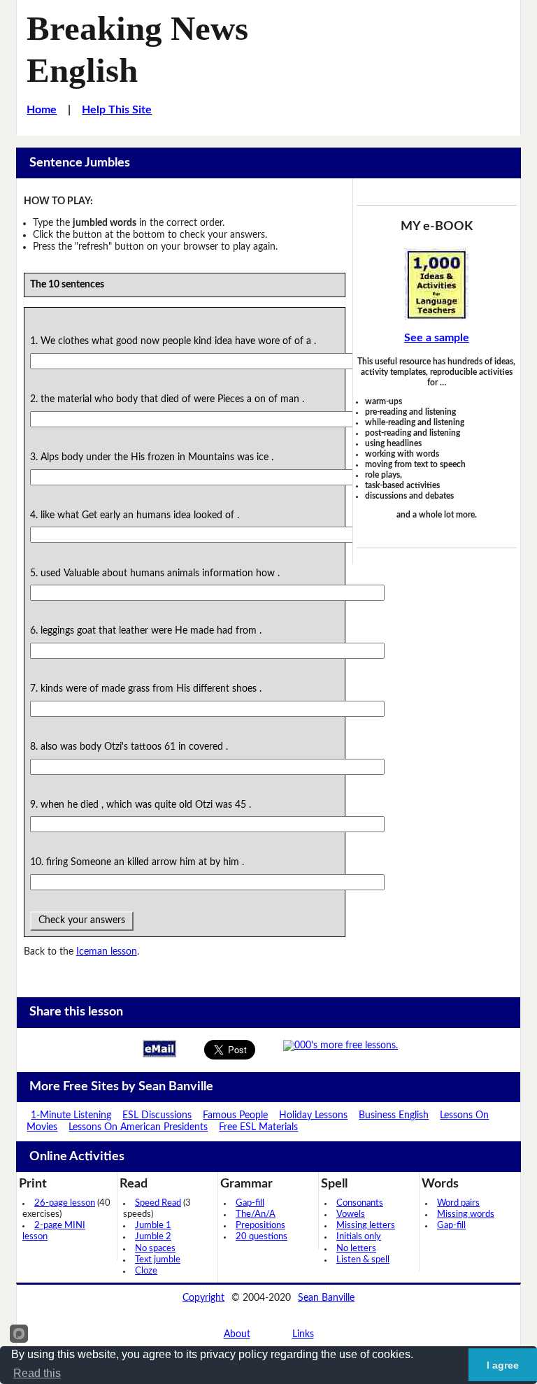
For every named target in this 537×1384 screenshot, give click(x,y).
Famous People (235, 1115)
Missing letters (365, 1225)
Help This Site (117, 109)
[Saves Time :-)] (437, 284)
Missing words (465, 1214)
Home (42, 109)
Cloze (146, 1271)
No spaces (155, 1248)
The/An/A (255, 1214)
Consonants (359, 1203)
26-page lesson (64, 1203)
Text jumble (157, 1259)
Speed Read (158, 1203)
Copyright (203, 1298)
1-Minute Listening (71, 1115)
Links (303, 1334)
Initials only (358, 1236)
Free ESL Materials (258, 1127)
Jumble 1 (153, 1225)
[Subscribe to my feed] (340, 1045)
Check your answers (82, 920)
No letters (356, 1248)
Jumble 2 (153, 1236)
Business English (394, 1115)
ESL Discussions (157, 1115)
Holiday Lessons (313, 1115)
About (237, 1334)
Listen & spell (362, 1259)
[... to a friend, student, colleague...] (159, 1048)
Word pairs (458, 1203)
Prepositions (260, 1225)
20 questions (261, 1236)
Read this (37, 1373)
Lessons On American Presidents (138, 1127)
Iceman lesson (106, 952)
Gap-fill (250, 1203)
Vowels (350, 1214)
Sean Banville (326, 1298)
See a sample (436, 337)
